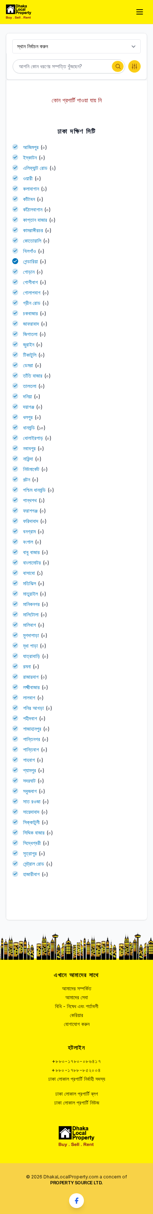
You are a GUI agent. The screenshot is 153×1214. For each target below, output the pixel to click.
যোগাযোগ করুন (76, 1024)
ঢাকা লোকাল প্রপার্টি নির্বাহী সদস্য (76, 1079)
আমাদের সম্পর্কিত (76, 988)
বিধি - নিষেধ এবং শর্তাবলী (76, 1006)
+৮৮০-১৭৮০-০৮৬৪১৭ (76, 1061)
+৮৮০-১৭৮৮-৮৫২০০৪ (76, 1070)
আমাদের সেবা (76, 997)
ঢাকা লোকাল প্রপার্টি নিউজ (76, 1102)
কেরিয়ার (76, 1015)
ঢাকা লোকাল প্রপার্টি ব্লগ (76, 1093)
